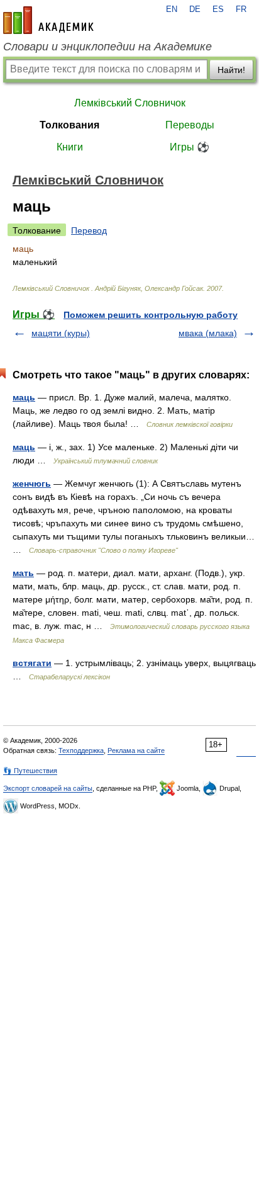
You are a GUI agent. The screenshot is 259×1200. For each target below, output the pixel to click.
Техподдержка (81, 750)
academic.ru (48, 20)
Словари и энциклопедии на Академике (107, 46)
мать (23, 573)
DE (195, 9)
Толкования (69, 125)
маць (24, 397)
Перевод (89, 230)
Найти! (231, 70)
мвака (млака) (208, 333)
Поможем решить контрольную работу (150, 315)
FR (241, 9)
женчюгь (32, 483)
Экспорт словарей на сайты (47, 788)
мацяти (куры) (60, 333)
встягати (32, 663)
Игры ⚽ (189, 147)
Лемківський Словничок (129, 103)
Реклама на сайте (136, 750)
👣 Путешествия (30, 770)
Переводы (189, 125)
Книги (70, 147)
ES (218, 9)
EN (171, 9)
